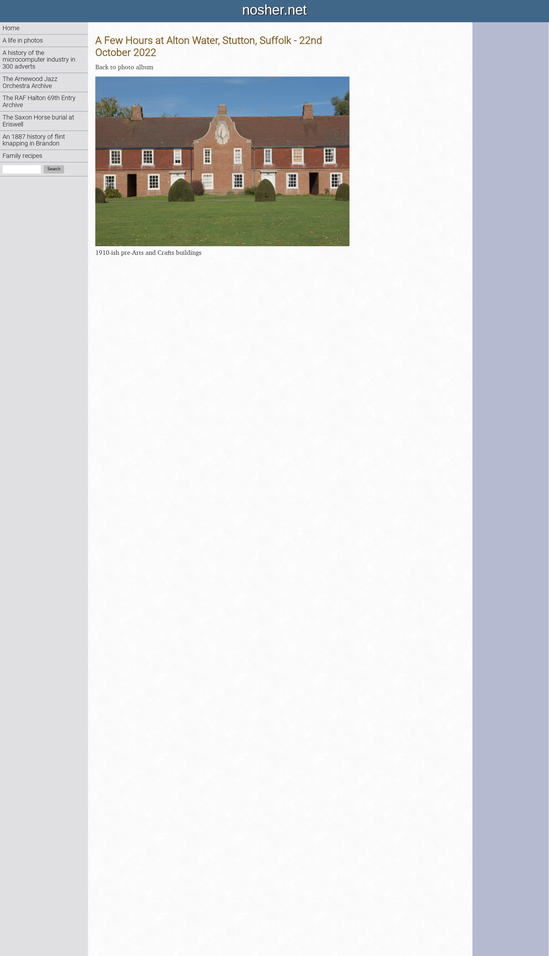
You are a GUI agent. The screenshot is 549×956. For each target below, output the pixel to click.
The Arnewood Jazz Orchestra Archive (30, 82)
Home (11, 28)
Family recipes (22, 155)
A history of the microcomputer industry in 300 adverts (39, 60)
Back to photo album (124, 67)
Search (53, 168)
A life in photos (23, 40)
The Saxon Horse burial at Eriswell (38, 121)
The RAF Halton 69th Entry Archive (39, 101)
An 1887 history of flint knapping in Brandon (34, 140)
